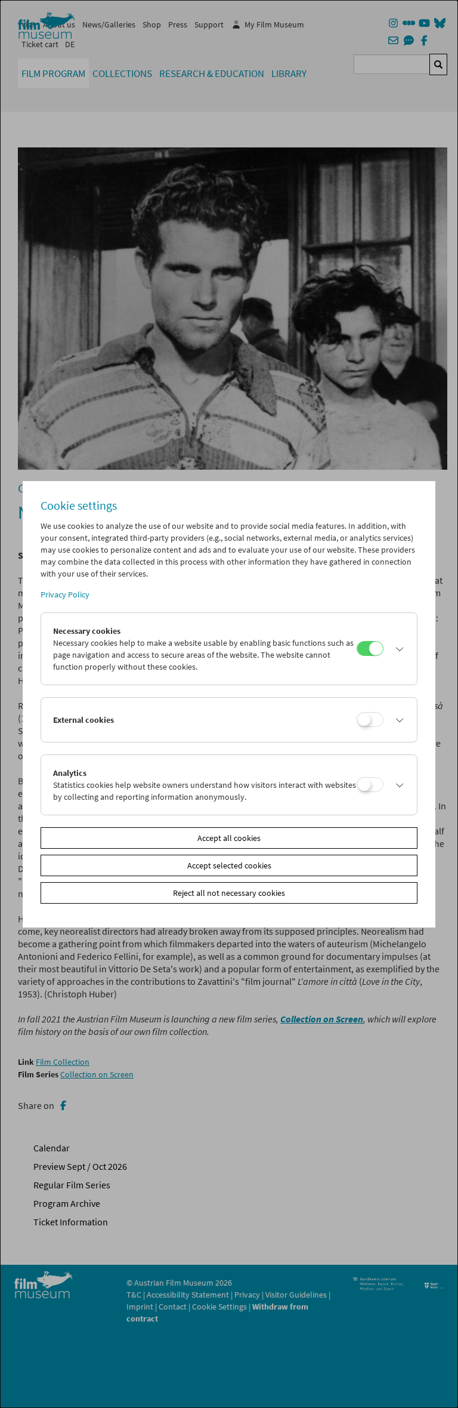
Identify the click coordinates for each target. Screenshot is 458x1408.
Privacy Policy (65, 594)
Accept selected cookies (229, 865)
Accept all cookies (229, 838)
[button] (396, 649)
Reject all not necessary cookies (229, 893)
